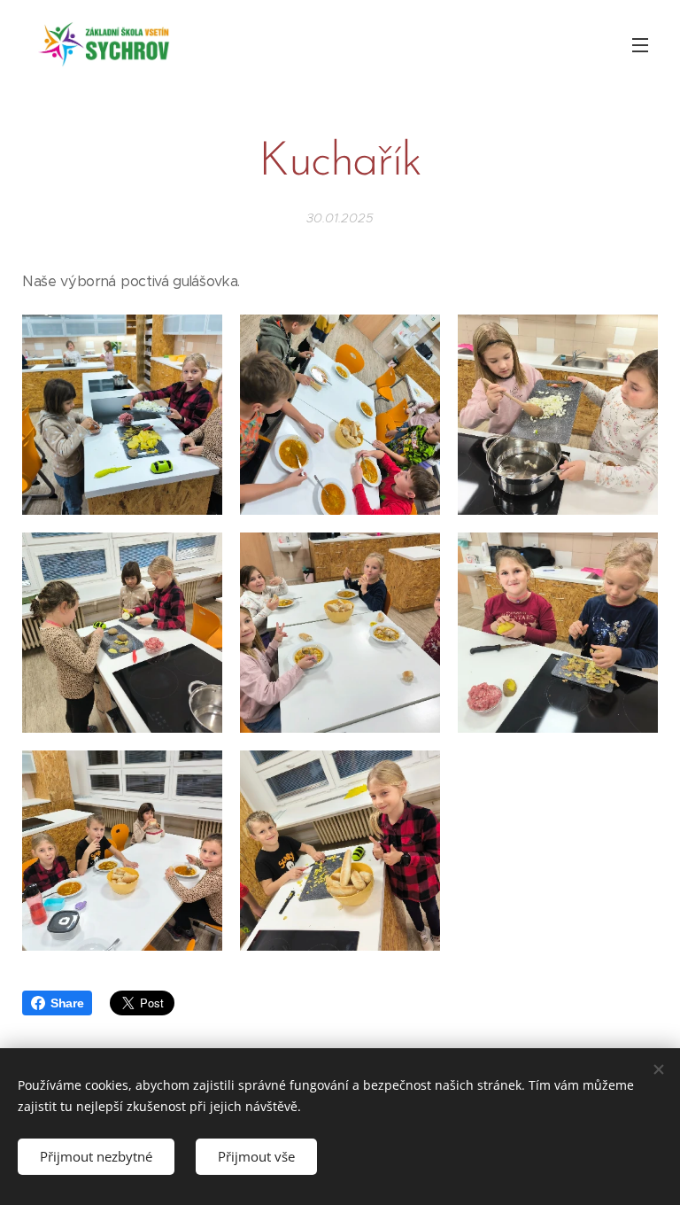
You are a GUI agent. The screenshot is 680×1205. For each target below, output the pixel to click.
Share (66, 1003)
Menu (640, 44)
